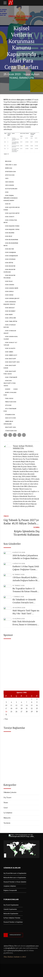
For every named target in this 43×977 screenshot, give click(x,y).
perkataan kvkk (10, 402)
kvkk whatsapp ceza (12, 362)
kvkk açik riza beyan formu (12, 208)
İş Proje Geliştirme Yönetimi (12, 918)
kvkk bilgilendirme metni (11, 244)
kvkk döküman (10, 259)
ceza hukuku (9, 182)
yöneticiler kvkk (11, 431)
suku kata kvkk (10, 418)
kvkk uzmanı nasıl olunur (11, 338)
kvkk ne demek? (10, 311)
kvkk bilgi (8, 236)
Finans (6, 802)
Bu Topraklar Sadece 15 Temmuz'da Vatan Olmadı (25, 590)
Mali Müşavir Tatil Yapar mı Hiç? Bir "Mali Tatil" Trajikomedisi (26, 612)
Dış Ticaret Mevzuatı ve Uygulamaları (15, 873)
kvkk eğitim (9, 263)
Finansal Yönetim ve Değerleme (13, 922)
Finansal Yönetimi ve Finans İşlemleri (15, 882)
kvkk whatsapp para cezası (10, 372)
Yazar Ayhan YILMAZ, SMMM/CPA (24, 76)
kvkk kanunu (9, 285)
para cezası (9, 398)
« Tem (6, 719)
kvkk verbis (9, 352)
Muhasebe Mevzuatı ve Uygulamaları (15, 877)
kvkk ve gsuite (10, 348)
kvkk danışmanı (10, 252)
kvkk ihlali (9, 281)
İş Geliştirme (8, 813)
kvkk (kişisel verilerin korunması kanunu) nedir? (11, 198)
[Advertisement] (21, 662)
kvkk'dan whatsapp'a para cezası (10, 383)
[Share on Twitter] (10, 435)
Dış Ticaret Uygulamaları (11, 905)
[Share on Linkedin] (15, 435)
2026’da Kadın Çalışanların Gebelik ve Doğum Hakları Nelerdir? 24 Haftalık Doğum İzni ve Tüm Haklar (25, 557)
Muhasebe (21, 19)
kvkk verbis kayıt (11, 355)
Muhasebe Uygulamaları (11, 913)
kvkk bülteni (9, 249)
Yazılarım (7, 823)
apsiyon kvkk (10, 175)
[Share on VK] (19, 435)
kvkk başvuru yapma (12, 229)
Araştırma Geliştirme (10, 886)
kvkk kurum (9, 295)
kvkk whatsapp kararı (10, 367)
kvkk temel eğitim (11, 321)
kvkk (6, 192)
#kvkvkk (8, 161)
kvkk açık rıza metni (12, 213)
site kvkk (8, 405)
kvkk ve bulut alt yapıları (10, 344)
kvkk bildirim (9, 233)
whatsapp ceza (10, 427)
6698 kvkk (8, 168)
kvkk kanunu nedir (11, 288)
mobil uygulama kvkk (10, 394)
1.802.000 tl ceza (11, 165)
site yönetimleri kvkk (10, 410)
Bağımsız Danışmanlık (10, 890)
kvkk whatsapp (10, 359)
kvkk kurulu (9, 291)
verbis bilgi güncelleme (8, 422)
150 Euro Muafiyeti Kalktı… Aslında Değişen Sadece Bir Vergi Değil (25, 579)
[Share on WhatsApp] (24, 435)
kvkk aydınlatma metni (10, 221)
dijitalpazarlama (11, 189)
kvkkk (15, 389)
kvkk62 (7, 389)
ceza (6, 178)
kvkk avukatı (9, 217)
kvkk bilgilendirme (11, 239)
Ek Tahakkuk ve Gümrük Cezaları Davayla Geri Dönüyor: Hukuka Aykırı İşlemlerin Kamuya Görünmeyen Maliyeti (24, 601)
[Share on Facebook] (5, 435)
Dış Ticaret (7, 797)
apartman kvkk (10, 171)
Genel (6, 808)
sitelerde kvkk (10, 414)
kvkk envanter (10, 266)
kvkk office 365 (10, 318)
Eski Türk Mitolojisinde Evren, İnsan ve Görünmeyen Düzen (26, 623)
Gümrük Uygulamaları (10, 909)
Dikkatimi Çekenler (20, 16)
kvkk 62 (8, 204)
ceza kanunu (9, 185)
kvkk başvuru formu (12, 226)
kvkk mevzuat (10, 308)
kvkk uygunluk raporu (10, 326)
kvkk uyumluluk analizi (10, 332)
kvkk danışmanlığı (11, 256)
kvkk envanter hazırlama (9, 271)
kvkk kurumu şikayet (12, 298)
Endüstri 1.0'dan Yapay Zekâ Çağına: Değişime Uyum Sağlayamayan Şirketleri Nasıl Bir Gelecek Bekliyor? (26, 568)
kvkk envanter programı (9, 276)
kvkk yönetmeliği (11, 377)
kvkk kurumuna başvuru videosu (10, 303)
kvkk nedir (9, 314)
